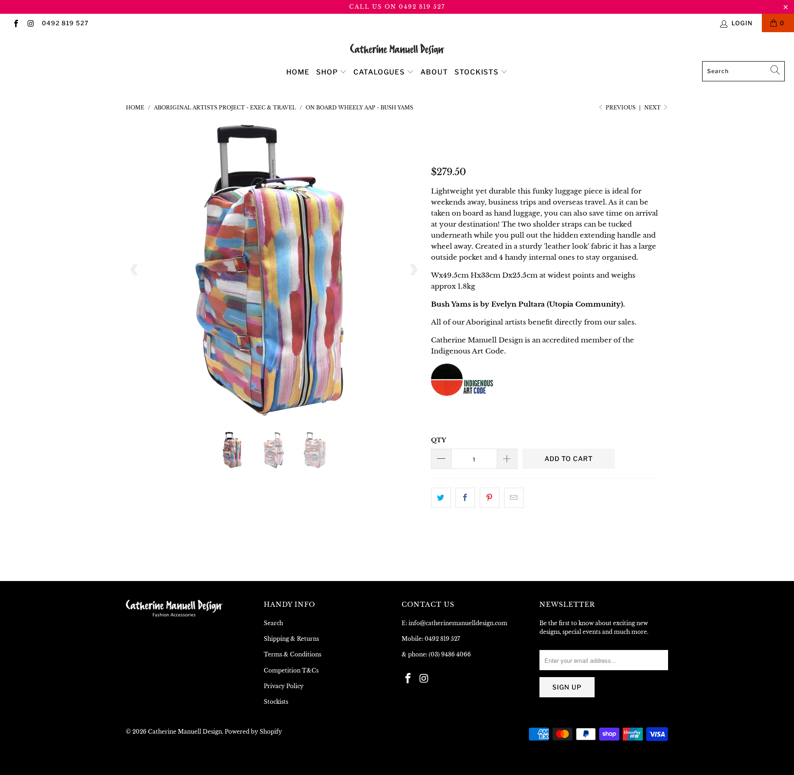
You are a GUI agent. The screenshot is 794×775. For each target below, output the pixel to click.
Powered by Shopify (253, 731)
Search (273, 623)
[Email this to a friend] (514, 498)
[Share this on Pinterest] (489, 498)
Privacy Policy (284, 686)
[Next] (413, 270)
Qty (438, 440)
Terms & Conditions (292, 654)
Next (653, 107)
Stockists (477, 72)
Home (298, 72)
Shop (328, 72)
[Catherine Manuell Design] (397, 49)
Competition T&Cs (291, 670)
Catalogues (380, 72)
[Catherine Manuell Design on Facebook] (15, 23)
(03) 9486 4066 (450, 654)
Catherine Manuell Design (185, 731)
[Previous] (134, 270)
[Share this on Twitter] (441, 498)
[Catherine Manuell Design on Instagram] (30, 23)
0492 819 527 (65, 23)
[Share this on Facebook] (465, 498)
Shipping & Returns (291, 638)
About (434, 72)
